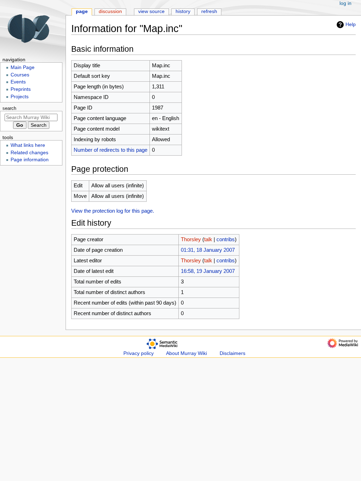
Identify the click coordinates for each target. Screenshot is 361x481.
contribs (225, 239)
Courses (20, 74)
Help (350, 24)
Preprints (21, 89)
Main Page (23, 67)
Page (82, 11)
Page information (30, 159)
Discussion (110, 11)
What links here (28, 145)
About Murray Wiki (186, 353)
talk (208, 239)
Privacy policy (138, 353)
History (183, 11)
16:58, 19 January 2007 (208, 271)
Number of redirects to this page (110, 150)
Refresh (209, 11)
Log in (345, 3)
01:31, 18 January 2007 (208, 250)
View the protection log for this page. (112, 211)
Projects (20, 96)
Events (18, 82)
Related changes (29, 152)
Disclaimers (232, 353)
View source (151, 11)
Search (9, 108)
